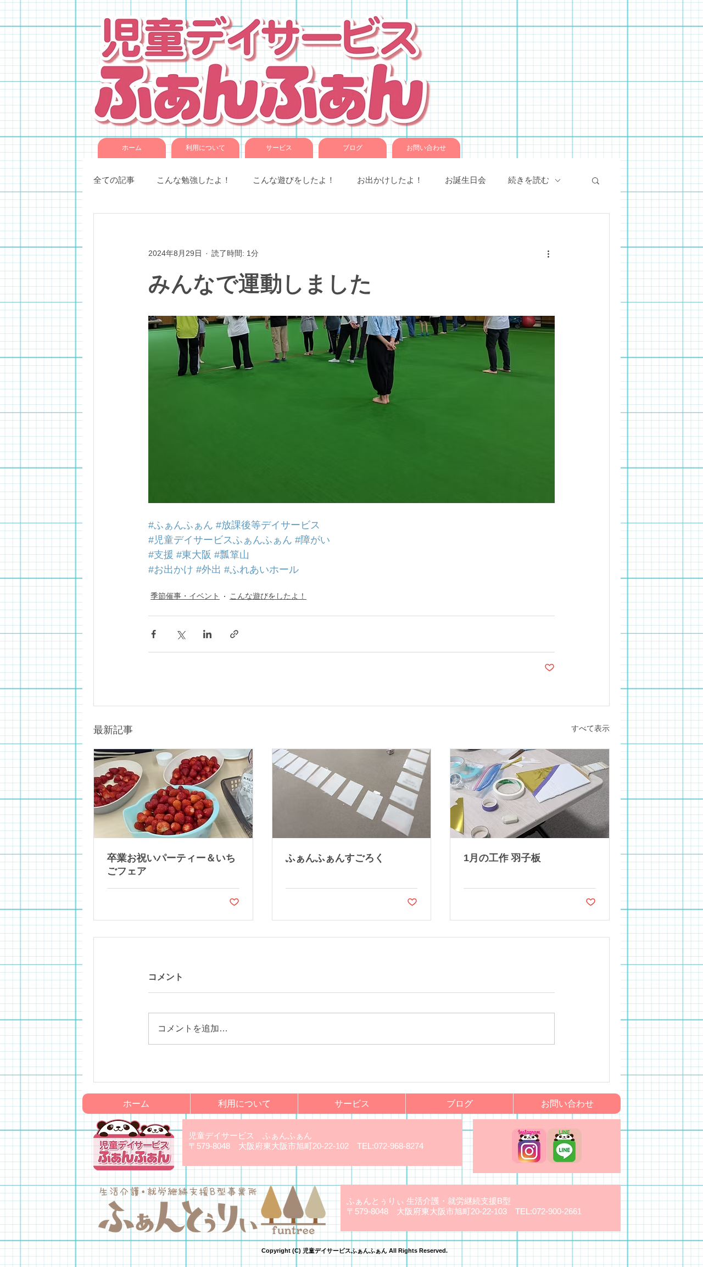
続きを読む (528, 180)
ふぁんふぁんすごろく (335, 857)
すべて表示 (590, 728)
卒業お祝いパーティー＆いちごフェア (171, 864)
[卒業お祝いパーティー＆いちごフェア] (173, 793)
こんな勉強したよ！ (194, 180)
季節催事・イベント (185, 595)
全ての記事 (114, 180)
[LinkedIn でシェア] (207, 634)
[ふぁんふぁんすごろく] (351, 793)
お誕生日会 (465, 180)
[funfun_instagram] (529, 1146)
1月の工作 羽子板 (502, 857)
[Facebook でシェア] (153, 634)
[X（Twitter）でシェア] (180, 634)
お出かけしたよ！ (390, 180)
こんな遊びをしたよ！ (294, 180)
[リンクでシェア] (234, 634)
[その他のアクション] (548, 253)
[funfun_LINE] (564, 1146)
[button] (595, 180)
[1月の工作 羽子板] (529, 793)
